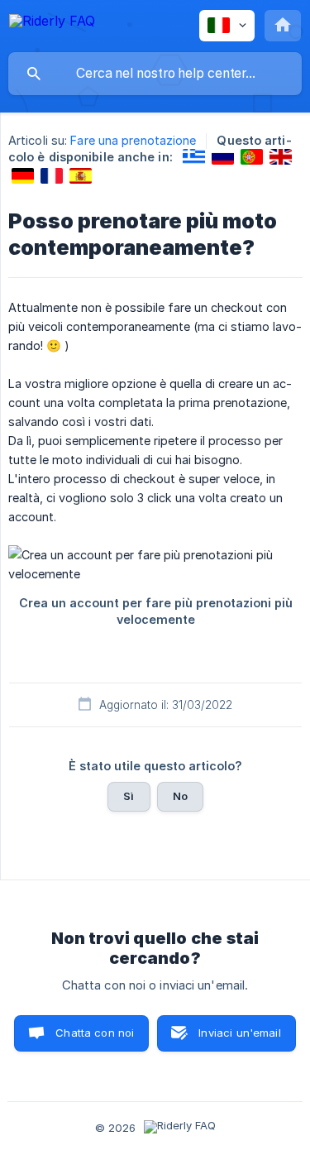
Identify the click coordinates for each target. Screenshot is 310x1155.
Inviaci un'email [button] (239, 1032)
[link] (194, 157)
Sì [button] (128, 796)
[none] (52, 23)
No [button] (180, 796)
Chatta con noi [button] (94, 1032)
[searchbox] (155, 73)
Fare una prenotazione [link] (133, 140)
